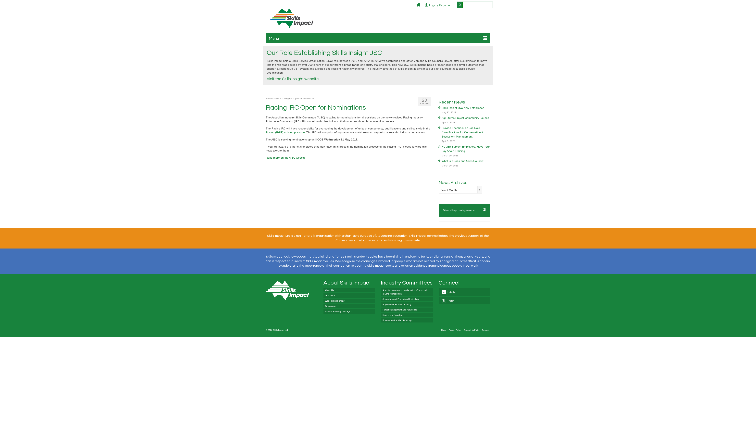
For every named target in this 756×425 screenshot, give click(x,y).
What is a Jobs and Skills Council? (463, 161)
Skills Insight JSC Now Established (463, 107)
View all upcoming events (459, 210)
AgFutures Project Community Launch (465, 117)
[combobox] (460, 190)
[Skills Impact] (292, 18)
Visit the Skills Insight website (293, 79)
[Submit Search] (460, 5)
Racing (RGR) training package (285, 132)
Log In (452, 5)
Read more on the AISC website (286, 157)
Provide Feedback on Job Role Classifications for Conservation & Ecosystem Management (462, 132)
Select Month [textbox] (448, 190)
